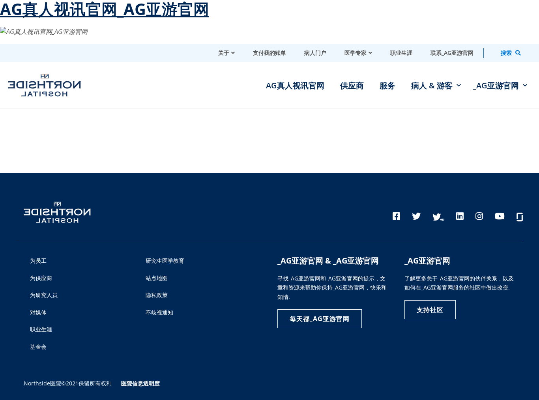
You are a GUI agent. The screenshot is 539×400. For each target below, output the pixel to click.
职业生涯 (401, 52)
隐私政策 (157, 295)
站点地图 (157, 278)
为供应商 (41, 278)
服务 (387, 85)
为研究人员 (44, 295)
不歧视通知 (159, 312)
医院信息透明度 (140, 383)
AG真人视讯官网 (295, 85)
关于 (223, 52)
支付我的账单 (269, 52)
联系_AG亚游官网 (451, 52)
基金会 (38, 346)
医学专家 (355, 52)
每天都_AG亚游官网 (320, 318)
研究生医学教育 (165, 260)
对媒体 (38, 312)
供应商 (352, 85)
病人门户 (315, 52)
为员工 (38, 260)
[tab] (503, 53)
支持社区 (430, 309)
